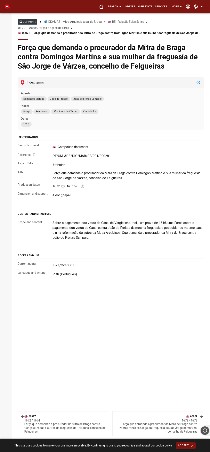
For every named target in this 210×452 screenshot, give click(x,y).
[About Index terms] (198, 82)
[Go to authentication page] (188, 6)
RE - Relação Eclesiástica (128, 21)
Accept (183, 445)
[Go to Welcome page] (101, 6)
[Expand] (5, 18)
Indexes (130, 6)
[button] (114, 6)
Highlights (145, 6)
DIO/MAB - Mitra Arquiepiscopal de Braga (75, 21)
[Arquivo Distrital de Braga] (7, 7)
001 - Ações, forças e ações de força (45, 27)
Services (161, 6)
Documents (27, 21)
